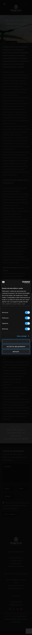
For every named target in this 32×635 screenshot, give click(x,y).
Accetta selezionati (16, 346)
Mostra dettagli (22, 336)
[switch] (27, 318)
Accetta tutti (16, 341)
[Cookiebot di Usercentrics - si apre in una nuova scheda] (22, 282)
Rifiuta (16, 351)
